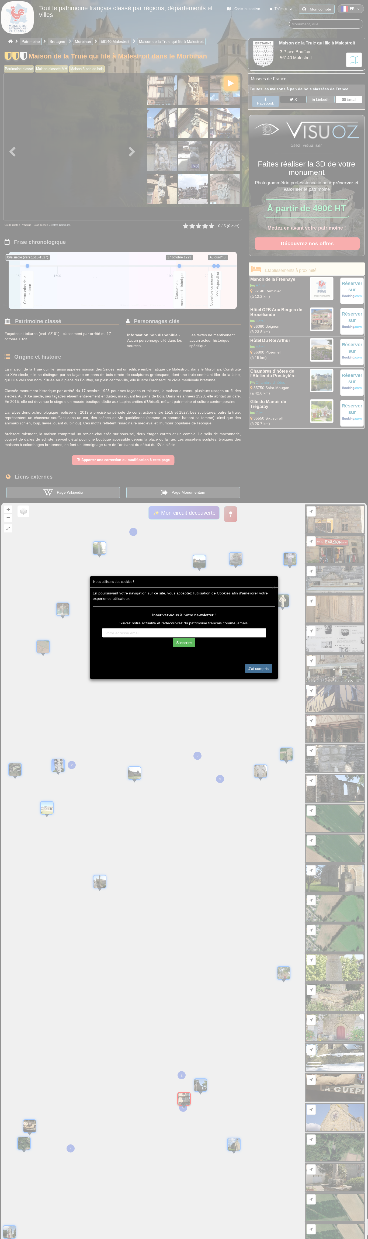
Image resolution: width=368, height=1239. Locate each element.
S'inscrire (184, 642)
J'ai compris (258, 668)
